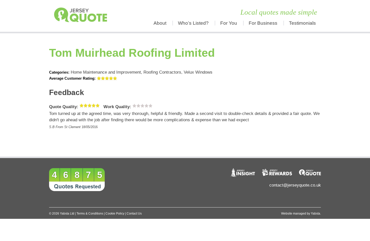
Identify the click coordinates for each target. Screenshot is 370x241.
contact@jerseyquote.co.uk (295, 185)
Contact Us (134, 213)
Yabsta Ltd (67, 213)
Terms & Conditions (90, 213)
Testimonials (302, 23)
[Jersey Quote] (83, 16)
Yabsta (315, 213)
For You (228, 23)
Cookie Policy (114, 213)
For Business (263, 23)
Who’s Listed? (193, 23)
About (160, 23)
